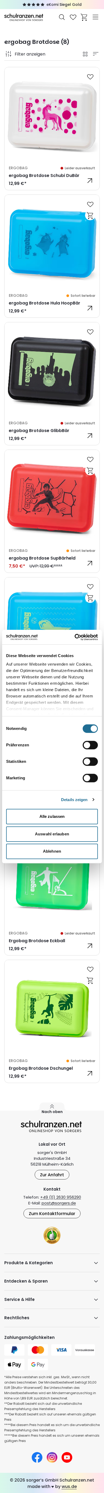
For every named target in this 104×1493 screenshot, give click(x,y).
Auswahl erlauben (52, 834)
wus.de (69, 1486)
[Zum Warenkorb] (84, 17)
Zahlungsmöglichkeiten (29, 1337)
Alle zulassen (52, 816)
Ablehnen (52, 851)
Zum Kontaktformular (52, 1214)
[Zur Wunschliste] (73, 17)
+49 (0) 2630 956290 (60, 1197)
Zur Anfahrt (52, 1175)
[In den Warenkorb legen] (90, 215)
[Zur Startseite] (24, 17)
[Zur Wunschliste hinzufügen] (90, 76)
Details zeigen (74, 799)
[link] (52, 128)
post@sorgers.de (59, 1203)
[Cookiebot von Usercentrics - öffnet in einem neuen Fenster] (75, 637)
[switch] (90, 745)
